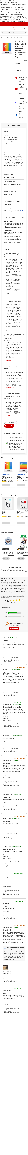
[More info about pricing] (25, 63)
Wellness (13, 9)
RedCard (11, 21)
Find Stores (23, 21)
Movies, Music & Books (10, 12)
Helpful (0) (14, 274)
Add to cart (19, 70)
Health (9, 9)
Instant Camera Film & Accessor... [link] (17, 570)
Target (2, 37)
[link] (19, 60)
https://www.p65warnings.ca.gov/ (17, 449)
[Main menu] (3, 28)
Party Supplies (20, 12)
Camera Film (22, 38)
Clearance (10, 16)
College (6, 2)
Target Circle (17, 21)
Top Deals (10, 18)
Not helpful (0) (15, 275)
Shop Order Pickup (6, 19)
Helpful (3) (16, 411)
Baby (7, 7)
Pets (6, 9)
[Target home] (14, 28)
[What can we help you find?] (14, 32)
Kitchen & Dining (18, 4)
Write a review (14, 628)
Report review (15, 660)
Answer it (8, 293)
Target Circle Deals (18, 18)
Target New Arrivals (5, 1)
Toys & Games (8, 11)
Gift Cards (5, 14)
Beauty (10, 7)
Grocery (10, 6)
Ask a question (9, 426)
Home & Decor (10, 4)
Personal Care (16, 7)
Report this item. (22, 210)
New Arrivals (16, 16)
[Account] (21, 28)
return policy (11, 242)
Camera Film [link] (5, 570)
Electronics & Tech (17, 11)
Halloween (11, 2)
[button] (19, 60)
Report (20, 275)
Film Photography (13, 38)
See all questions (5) (10, 422)
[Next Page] (26, 473)
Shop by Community (13, 14)
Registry (6, 21)
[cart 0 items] (25, 28)
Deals (5, 16)
